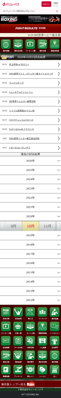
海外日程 (43, 51)
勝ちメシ (30, 376)
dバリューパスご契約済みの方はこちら (19, 11)
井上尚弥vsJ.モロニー (19, 64)
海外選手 (30, 362)
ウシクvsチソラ (16, 83)
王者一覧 (18, 333)
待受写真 (30, 347)
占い (55, 376)
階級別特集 (55, 51)
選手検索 (55, 319)
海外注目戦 (18, 51)
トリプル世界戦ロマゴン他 (21, 111)
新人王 (30, 318)
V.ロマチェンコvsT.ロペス (21, 120)
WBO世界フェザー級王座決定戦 (24, 138)
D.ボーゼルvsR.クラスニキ (21, 129)
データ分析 (18, 347)
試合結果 (18, 318)
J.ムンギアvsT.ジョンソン (21, 92)
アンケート (18, 376)
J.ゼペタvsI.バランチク (19, 148)
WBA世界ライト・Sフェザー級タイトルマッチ (31, 74)
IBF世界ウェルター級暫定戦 (22, 101)
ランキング (43, 318)
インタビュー (55, 333)
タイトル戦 (31, 333)
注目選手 (55, 347)
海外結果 (18, 362)
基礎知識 (6, 376)
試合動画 (6, 347)
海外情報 (6, 51)
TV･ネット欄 (30, 51)
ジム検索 (43, 347)
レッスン (43, 376)
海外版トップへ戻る (14, 384)
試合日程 (6, 318)
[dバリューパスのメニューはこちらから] (55, 4)
